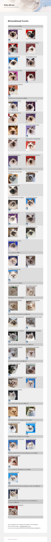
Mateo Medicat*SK (13, 138)
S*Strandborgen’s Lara (31, 227)
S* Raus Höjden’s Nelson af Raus (34, 317)
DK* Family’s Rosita (13, 125)
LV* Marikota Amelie (13, 227)
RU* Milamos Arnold (13, 255)
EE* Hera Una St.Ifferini (14, 363)
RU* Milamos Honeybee (14, 455)
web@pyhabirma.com (25, 526)
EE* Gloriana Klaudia (13, 472)
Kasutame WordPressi (12, 539)
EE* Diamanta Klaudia (14, 56)
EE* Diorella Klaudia (31, 439)
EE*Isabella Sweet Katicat (14, 240)
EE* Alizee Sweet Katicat (32, 171)
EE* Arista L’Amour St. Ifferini (33, 330)
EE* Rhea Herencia (13, 406)
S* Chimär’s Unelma (13, 42)
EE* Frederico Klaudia (31, 285)
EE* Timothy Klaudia (13, 285)
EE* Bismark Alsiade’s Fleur (15, 70)
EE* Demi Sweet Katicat (14, 422)
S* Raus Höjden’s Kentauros (15, 29)
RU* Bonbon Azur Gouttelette (15, 377)
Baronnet (21, 439)
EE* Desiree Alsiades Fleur (32, 125)
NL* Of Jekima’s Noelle (31, 101)
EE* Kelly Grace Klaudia (14, 269)
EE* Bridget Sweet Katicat (32, 42)
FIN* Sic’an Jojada (30, 29)
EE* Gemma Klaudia (31, 422)
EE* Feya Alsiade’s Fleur (14, 155)
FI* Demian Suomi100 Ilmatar (15, 505)
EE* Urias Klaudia (30, 255)
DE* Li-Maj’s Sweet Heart (14, 113)
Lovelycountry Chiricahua (32, 347)
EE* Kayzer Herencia (31, 113)
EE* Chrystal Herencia (14, 185)
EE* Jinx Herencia (30, 406)
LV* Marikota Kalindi (31, 70)
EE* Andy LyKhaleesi (13, 213)
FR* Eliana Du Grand (13, 439)
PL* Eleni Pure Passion (14, 488)
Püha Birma (9, 5)
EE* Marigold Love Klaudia (33, 300)
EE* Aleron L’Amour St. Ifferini (16, 330)
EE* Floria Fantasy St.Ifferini (15, 84)
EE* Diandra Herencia (31, 197)
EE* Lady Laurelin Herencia (15, 347)
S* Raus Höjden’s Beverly (14, 101)
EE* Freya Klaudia (30, 213)
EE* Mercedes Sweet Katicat (33, 155)
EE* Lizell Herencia (31, 363)
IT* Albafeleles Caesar (31, 56)
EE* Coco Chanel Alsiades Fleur (16, 317)
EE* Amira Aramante (31, 377)
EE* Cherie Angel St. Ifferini (15, 389)
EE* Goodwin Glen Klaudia (15, 300)
